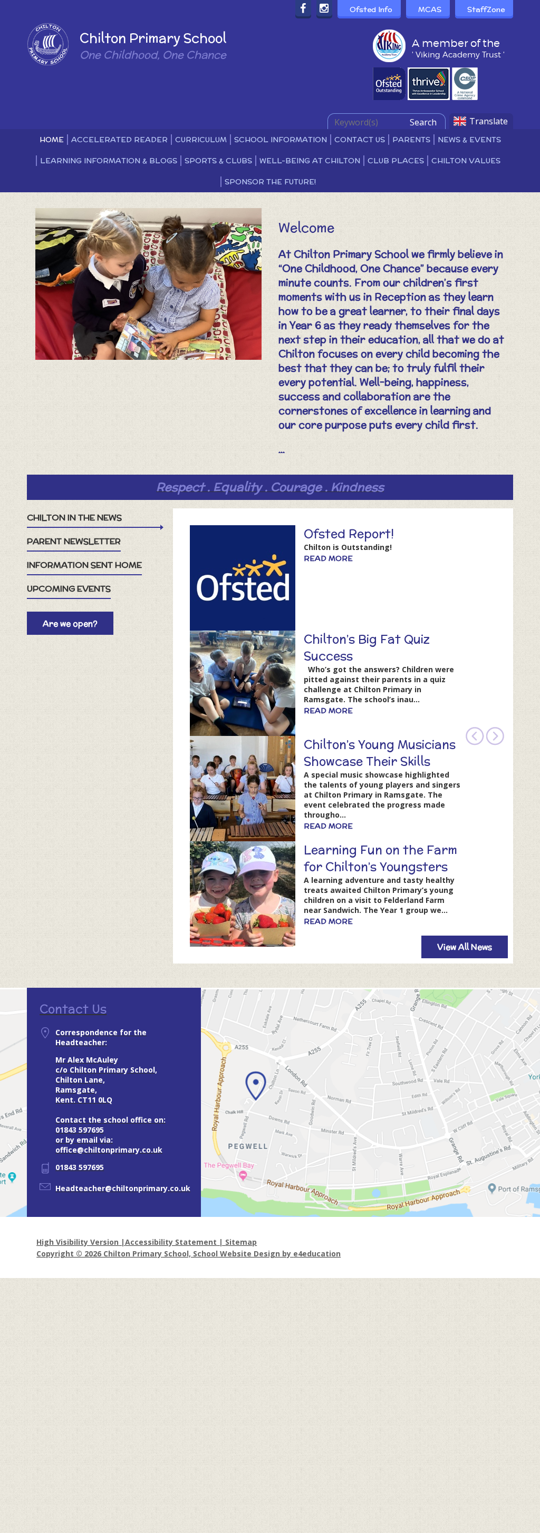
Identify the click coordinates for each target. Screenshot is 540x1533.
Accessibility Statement (171, 1242)
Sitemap (241, 1242)
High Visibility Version (77, 1242)
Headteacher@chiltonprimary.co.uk (122, 1188)
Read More (328, 558)
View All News (464, 946)
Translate (488, 121)
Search (423, 122)
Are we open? (70, 623)
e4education (317, 1254)
